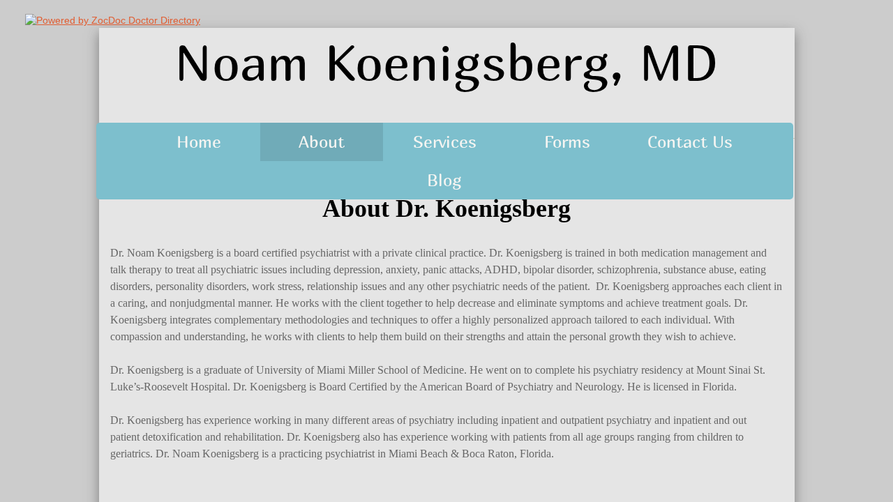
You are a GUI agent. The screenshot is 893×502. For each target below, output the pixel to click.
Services (444, 141)
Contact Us (690, 141)
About (322, 141)
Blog (444, 180)
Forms (567, 141)
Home (199, 141)
